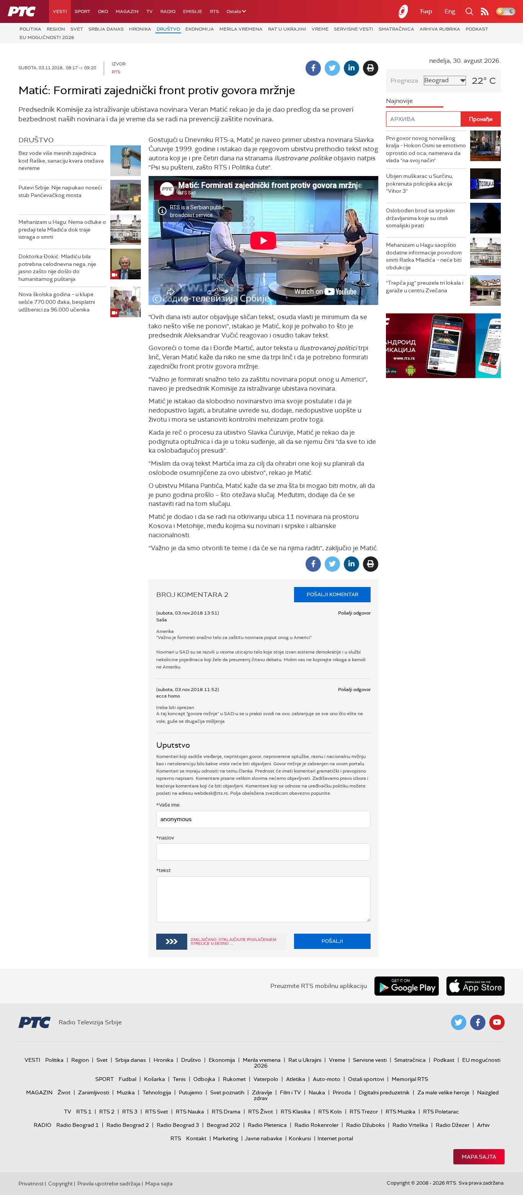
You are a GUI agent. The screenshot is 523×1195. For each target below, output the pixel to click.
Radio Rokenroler (316, 1125)
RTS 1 (84, 1111)
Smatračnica (396, 29)
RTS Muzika (400, 1111)
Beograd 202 (223, 1125)
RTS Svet (156, 1111)
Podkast (477, 29)
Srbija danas (106, 29)
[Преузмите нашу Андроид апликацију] (406, 986)
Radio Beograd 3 (178, 1125)
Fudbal (127, 1079)
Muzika (126, 1092)
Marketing (225, 1138)
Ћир (426, 11)
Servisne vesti (353, 29)
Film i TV (290, 1092)
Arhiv (483, 1125)
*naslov (165, 838)
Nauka (317, 1092)
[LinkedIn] (351, 68)
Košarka (154, 1079)
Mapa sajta (479, 1156)
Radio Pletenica (267, 1125)
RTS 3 (129, 1111)
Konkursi (300, 1138)
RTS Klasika (296, 1111)
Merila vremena (241, 29)
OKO (103, 11)
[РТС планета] (403, 11)
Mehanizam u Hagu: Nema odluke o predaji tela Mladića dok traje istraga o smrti (62, 229)
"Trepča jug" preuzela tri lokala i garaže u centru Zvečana (424, 286)
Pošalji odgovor (354, 613)
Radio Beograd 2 (127, 1125)
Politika (30, 29)
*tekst (163, 870)
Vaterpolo (265, 1079)
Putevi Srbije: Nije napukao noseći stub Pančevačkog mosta (60, 191)
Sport (82, 11)
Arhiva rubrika (440, 29)
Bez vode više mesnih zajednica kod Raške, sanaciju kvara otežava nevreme (61, 160)
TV (149, 11)
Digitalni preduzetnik (384, 1092)
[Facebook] (313, 68)
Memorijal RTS (410, 1079)
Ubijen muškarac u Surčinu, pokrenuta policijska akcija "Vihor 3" (419, 183)
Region (56, 29)
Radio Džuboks (365, 1125)
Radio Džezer (452, 1125)
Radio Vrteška (410, 1125)
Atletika (295, 1079)
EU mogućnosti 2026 (47, 37)
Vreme (320, 29)
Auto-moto (326, 1079)
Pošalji (332, 941)
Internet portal (335, 1138)
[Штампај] (370, 68)
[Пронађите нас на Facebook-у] (477, 1022)
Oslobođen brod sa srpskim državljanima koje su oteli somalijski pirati (420, 218)
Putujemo (191, 1092)
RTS (214, 11)
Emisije (192, 11)
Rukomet (234, 1079)
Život (63, 1092)
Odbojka (204, 1079)
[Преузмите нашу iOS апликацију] (475, 986)
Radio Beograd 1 (77, 1125)
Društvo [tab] (36, 140)
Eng (450, 11)
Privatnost (31, 1183)
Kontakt (196, 1138)
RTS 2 (106, 1111)
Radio (167, 11)
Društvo (168, 29)
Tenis (179, 1079)
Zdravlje (262, 1092)
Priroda (342, 1092)
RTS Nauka (190, 1111)
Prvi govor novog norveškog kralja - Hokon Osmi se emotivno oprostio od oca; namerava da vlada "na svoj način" (426, 149)
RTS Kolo (330, 1111)
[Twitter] (332, 68)
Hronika (140, 29)
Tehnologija (156, 1092)
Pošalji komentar (332, 594)
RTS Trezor (364, 1111)
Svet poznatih (227, 1092)
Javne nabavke (263, 1138)
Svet (76, 29)
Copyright (60, 1183)
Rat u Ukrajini (287, 29)
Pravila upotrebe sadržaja (109, 1183)
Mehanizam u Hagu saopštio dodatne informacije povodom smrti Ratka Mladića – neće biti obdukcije (424, 256)
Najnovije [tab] (399, 101)
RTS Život (260, 1111)
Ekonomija (199, 29)
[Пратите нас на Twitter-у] (458, 1022)
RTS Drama (226, 1111)
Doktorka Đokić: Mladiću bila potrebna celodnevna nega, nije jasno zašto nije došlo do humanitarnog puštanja (57, 267)
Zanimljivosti (93, 1092)
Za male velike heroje (443, 1092)
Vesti (60, 11)
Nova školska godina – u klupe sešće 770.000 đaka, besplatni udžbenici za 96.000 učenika (56, 302)
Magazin (127, 11)
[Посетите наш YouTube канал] (497, 1022)
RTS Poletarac (441, 1111)
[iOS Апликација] (443, 345)
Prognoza (404, 81)
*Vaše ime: (168, 805)
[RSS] (484, 11)
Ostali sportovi (366, 1079)
